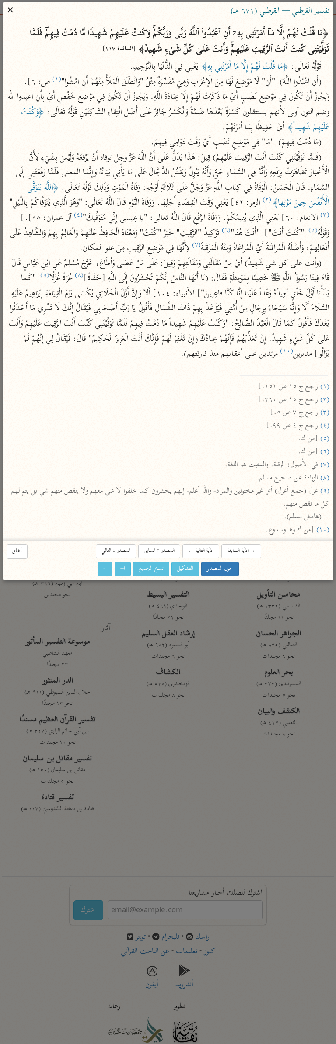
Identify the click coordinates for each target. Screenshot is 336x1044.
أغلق (17, 551)
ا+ (122, 569)
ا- (105, 569)
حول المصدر (220, 569)
